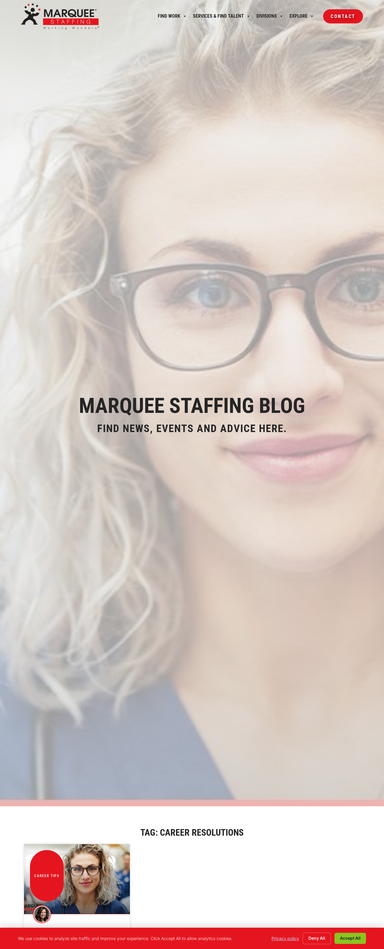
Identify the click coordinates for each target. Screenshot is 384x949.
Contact (339, 18)
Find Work (169, 17)
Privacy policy (285, 938)
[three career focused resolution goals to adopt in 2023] (77, 879)
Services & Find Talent (218, 17)
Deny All (316, 938)
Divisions (266, 17)
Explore (299, 17)
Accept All (350, 938)
